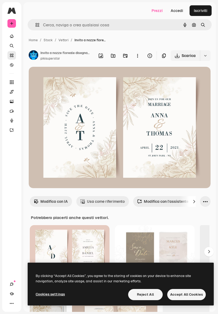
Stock (48, 40)
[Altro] (11, 303)
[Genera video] (11, 111)
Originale (63, 77)
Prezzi (157, 10)
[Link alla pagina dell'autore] (33, 55)
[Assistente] (11, 130)
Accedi (177, 10)
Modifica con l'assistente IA (168, 201)
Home (33, 40)
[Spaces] (11, 92)
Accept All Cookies (186, 294)
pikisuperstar (50, 58)
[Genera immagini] (11, 101)
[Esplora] (11, 65)
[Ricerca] (11, 46)
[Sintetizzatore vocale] (11, 120)
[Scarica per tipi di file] (205, 55)
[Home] (11, 36)
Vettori (63, 40)
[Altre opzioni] (137, 55)
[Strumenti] (11, 82)
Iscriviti (200, 10)
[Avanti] (194, 201)
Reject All (145, 294)
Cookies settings (50, 294)
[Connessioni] (11, 284)
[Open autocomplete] (35, 25)
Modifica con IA (54, 201)
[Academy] (11, 294)
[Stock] (11, 55)
